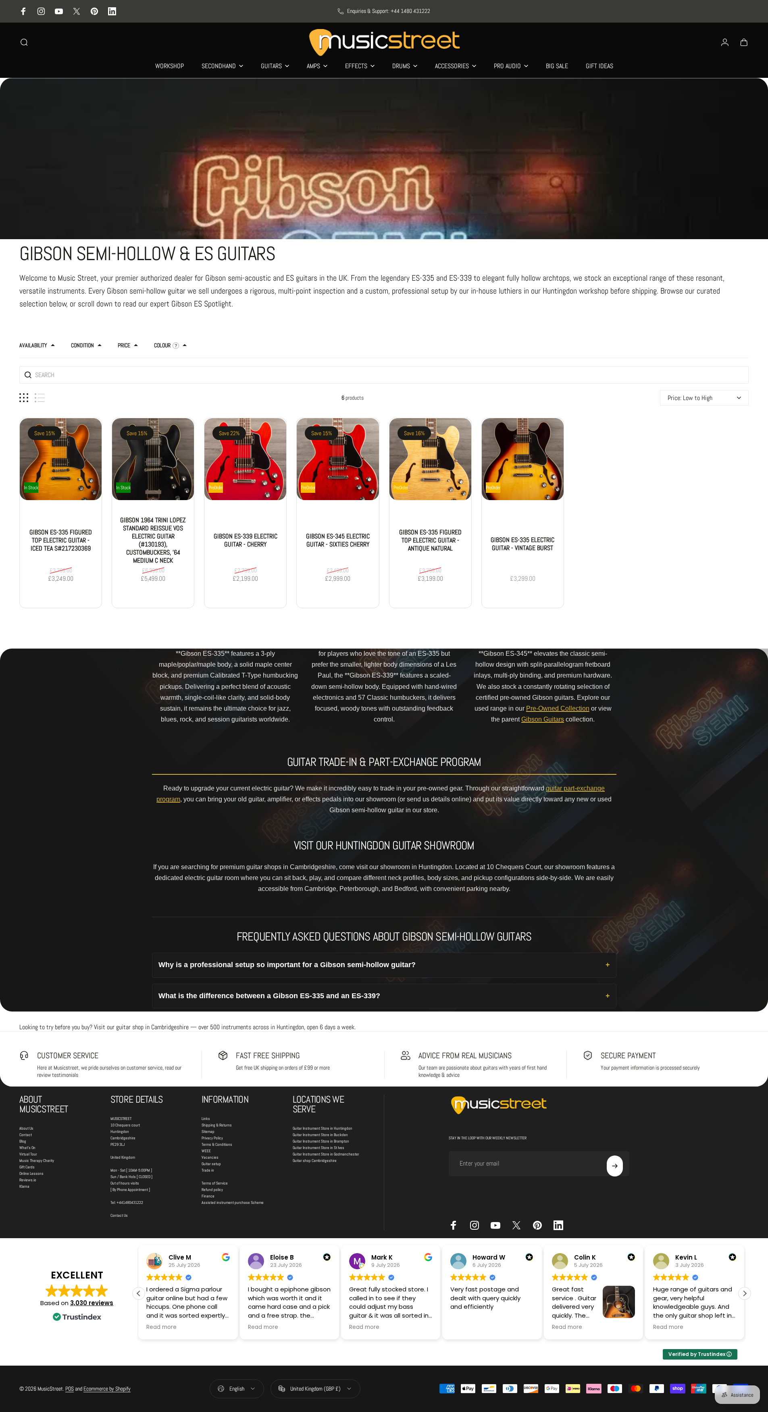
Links (206, 1118)
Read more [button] (161, 1327)
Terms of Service (215, 1183)
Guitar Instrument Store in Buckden (320, 1134)
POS (69, 1388)
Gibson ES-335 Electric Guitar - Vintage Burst (522, 544)
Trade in (208, 1170)
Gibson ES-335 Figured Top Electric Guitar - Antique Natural (430, 540)
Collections (56, 209)
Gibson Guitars (542, 719)
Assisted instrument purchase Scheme (233, 1202)
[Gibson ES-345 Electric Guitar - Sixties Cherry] (338, 459)
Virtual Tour (28, 1154)
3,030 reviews (91, 1303)
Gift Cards (27, 1167)
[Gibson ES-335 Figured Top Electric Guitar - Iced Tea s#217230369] (61, 459)
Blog (22, 1141)
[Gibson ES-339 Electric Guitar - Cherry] (245, 459)
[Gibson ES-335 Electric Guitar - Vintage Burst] (523, 459)
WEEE (206, 1150)
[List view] (40, 397)
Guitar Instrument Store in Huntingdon (322, 1128)
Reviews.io (27, 1180)
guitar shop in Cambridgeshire (152, 1027)
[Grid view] (23, 397)
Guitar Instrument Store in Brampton (321, 1141)
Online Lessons (31, 1173)
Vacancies (210, 1157)
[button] (745, 1293)
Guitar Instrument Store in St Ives (318, 1147)
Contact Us (119, 1215)
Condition (82, 345)
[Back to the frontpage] (23, 209)
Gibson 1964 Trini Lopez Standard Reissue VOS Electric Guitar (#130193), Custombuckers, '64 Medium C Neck (153, 539)
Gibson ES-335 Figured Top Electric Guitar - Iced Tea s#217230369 (60, 540)
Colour (162, 345)
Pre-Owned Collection (557, 708)
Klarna (24, 1186)
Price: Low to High (690, 397)
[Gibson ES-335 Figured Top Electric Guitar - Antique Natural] (430, 459)
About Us (26, 1128)
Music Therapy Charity (36, 1160)
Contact (25, 1134)
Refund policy (212, 1189)
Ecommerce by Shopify (107, 1388)
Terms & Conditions (217, 1144)
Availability (33, 345)
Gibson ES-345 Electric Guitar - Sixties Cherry (338, 540)
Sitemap (208, 1131)
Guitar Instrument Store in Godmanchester (326, 1154)
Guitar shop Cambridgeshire (315, 1160)
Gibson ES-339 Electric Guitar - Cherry (245, 540)
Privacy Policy (212, 1138)
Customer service (67, 1055)
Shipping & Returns (217, 1125)
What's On (27, 1147)
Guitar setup (211, 1163)
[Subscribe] (615, 1165)
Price (124, 345)
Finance (208, 1196)
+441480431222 (130, 1202)
